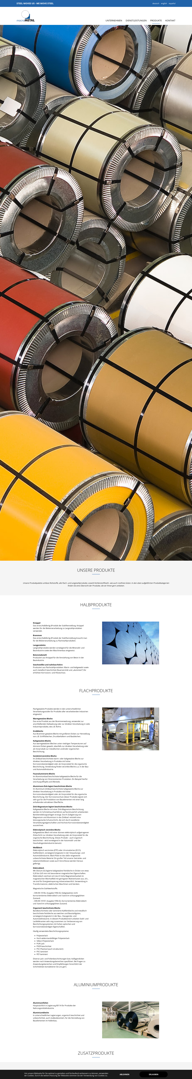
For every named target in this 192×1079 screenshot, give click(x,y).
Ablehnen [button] (124, 1074)
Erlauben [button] (153, 1074)
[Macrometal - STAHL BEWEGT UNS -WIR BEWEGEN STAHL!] (26, 16)
